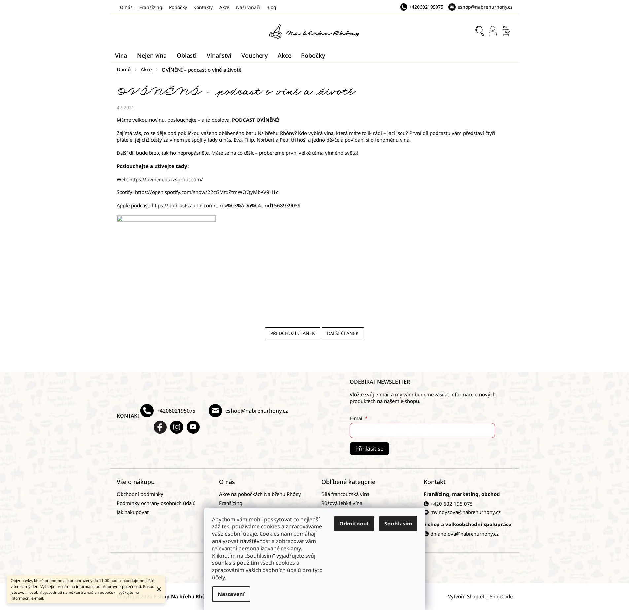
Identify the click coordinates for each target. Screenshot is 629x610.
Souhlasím (398, 523)
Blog (271, 7)
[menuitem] (121, 55)
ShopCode (501, 596)
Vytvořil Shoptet (466, 596)
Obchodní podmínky (140, 494)
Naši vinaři (248, 7)
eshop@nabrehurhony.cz (256, 410)
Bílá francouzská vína (345, 494)
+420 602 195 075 (451, 503)
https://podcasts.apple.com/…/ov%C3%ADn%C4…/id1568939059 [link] (226, 205)
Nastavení (231, 594)
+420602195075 (176, 410)
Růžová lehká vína (341, 503)
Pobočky (178, 7)
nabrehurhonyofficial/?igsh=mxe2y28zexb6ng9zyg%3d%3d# (176, 427)
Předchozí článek (292, 333)
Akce (224, 7)
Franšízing (150, 7)
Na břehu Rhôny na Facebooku (160, 427)
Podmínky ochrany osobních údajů (156, 503)
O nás (126, 7)
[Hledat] (479, 31)
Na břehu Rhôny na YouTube (193, 427)
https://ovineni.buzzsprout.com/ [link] (166, 179)
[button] (315, 264)
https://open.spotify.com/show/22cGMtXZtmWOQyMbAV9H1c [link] (206, 192)
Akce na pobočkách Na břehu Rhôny (260, 494)
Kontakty (203, 7)
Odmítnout (354, 523)
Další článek (343, 333)
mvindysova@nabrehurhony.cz (465, 512)
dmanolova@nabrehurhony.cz (464, 533)
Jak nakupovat (133, 512)
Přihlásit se (369, 448)
